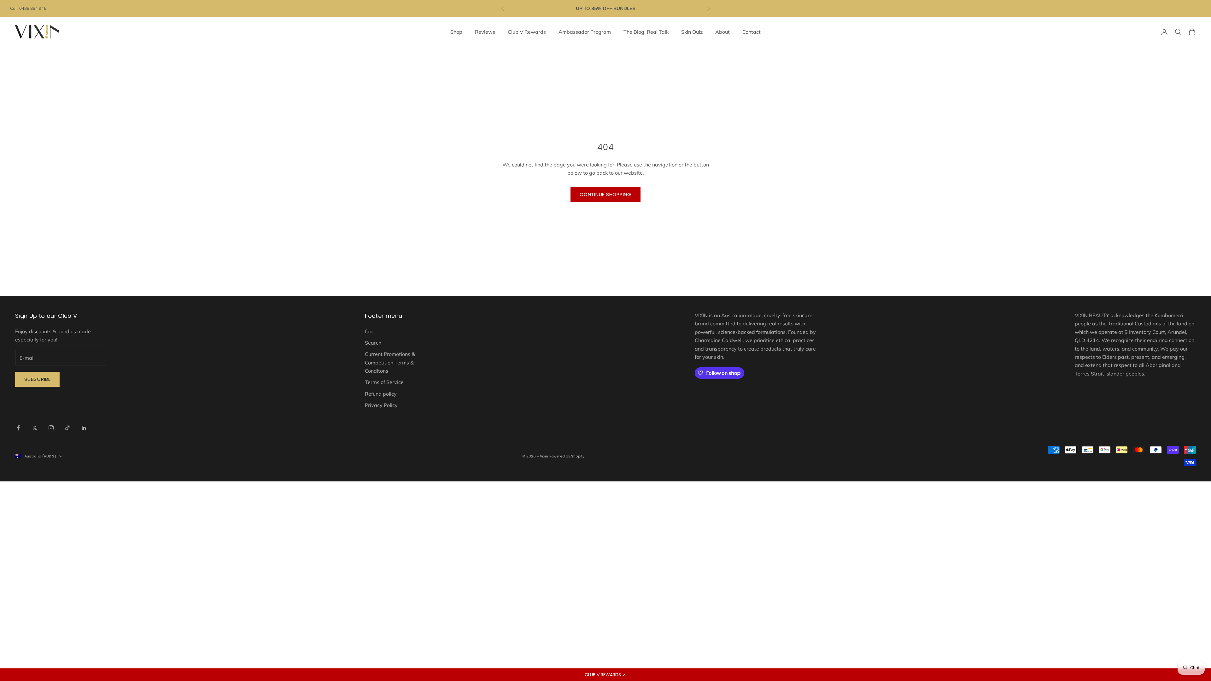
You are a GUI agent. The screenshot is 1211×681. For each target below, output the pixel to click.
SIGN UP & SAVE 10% (684, 411)
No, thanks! (684, 435)
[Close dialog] (755, 236)
